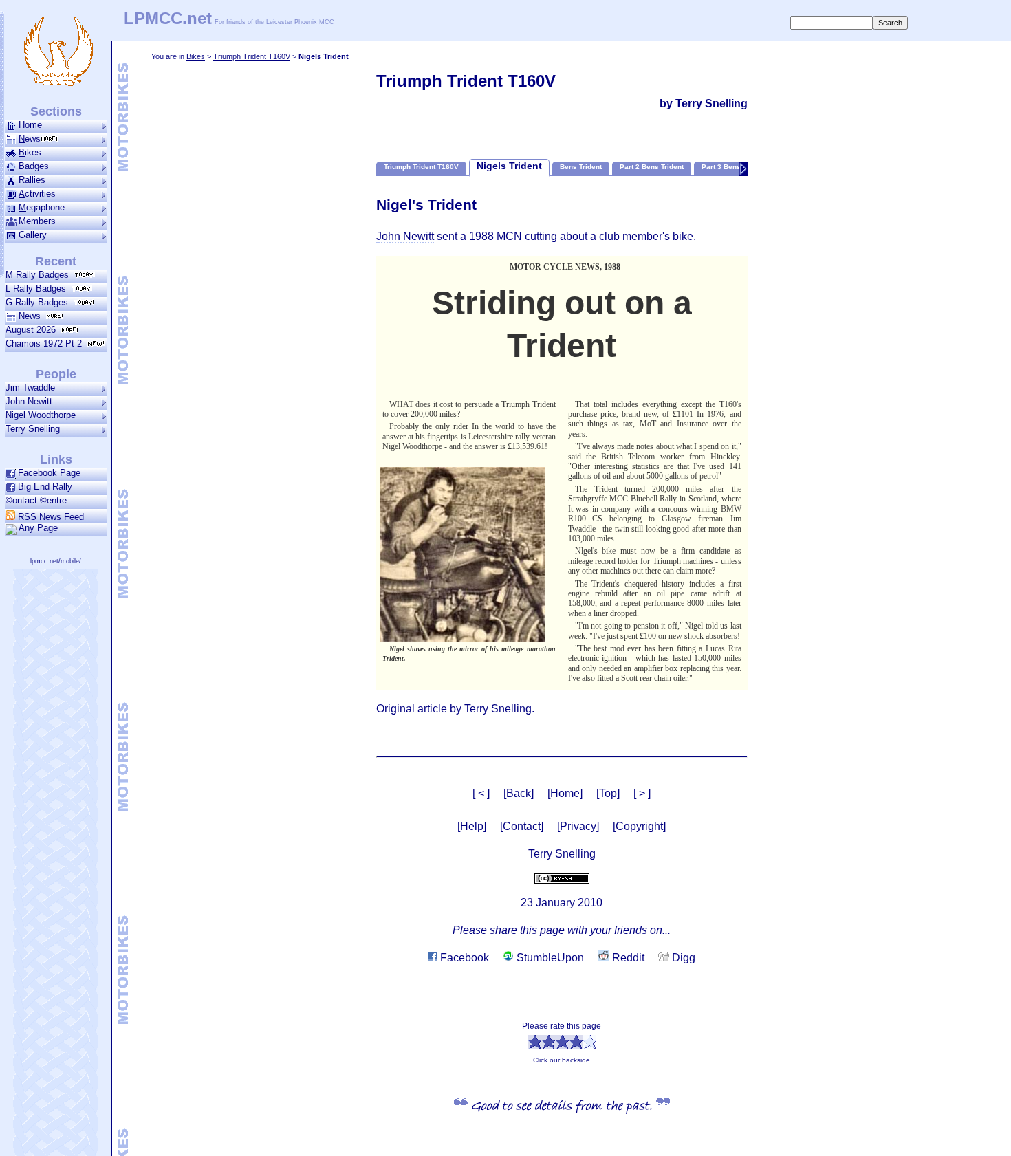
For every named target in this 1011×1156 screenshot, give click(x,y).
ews (30, 138)
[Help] (471, 826)
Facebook (463, 957)
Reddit (626, 957)
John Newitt (29, 401)
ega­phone (42, 207)
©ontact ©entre (36, 500)
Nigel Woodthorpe (41, 415)
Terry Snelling (33, 429)
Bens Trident (581, 167)
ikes (30, 152)
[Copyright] (639, 826)
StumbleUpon (549, 957)
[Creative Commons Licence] (561, 877)
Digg (682, 957)
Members (37, 221)
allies (32, 180)
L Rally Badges (39, 288)
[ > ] (642, 793)
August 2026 (33, 330)
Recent (55, 261)
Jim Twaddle (30, 387)
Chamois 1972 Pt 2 (46, 343)
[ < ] (481, 793)
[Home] (565, 793)
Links (56, 459)
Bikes (195, 56)
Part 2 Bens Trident (652, 167)
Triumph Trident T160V (251, 56)
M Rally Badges (40, 275)
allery (33, 235)
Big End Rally (45, 486)
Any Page (38, 528)
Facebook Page (49, 473)
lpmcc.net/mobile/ (55, 561)
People (56, 374)
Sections (56, 111)
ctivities (37, 193)
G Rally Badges (40, 302)
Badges (34, 166)
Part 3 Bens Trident (733, 167)
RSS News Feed (49, 517)
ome (30, 125)
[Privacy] (578, 826)
